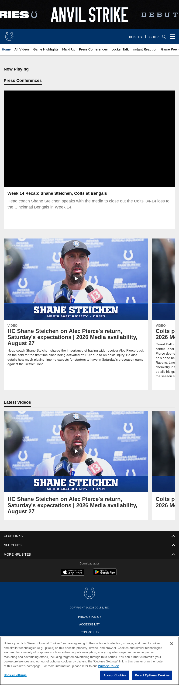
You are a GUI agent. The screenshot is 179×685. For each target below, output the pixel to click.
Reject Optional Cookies (152, 675)
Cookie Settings (15, 675)
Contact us (89, 632)
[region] (89, 661)
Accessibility (89, 624)
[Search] (164, 37)
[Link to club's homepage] (9, 34)
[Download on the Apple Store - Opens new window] (73, 573)
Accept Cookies (114, 675)
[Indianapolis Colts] (89, 594)
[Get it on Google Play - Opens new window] (105, 574)
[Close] (171, 644)
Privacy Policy (89, 616)
